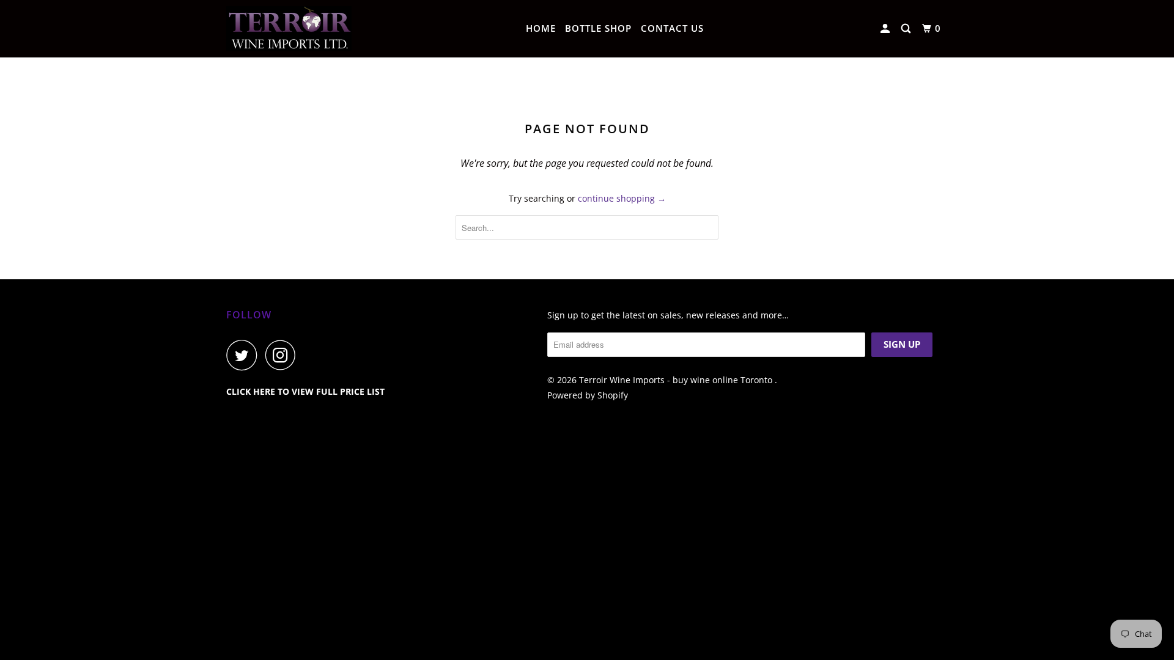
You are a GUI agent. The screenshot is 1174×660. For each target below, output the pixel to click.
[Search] (907, 29)
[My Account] (886, 29)
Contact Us (672, 28)
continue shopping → (622, 198)
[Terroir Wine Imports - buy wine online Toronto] (289, 28)
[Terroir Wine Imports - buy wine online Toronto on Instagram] (283, 355)
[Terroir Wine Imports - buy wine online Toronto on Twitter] (244, 355)
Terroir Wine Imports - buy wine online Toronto (677, 380)
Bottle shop (598, 28)
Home (541, 28)
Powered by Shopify (587, 395)
